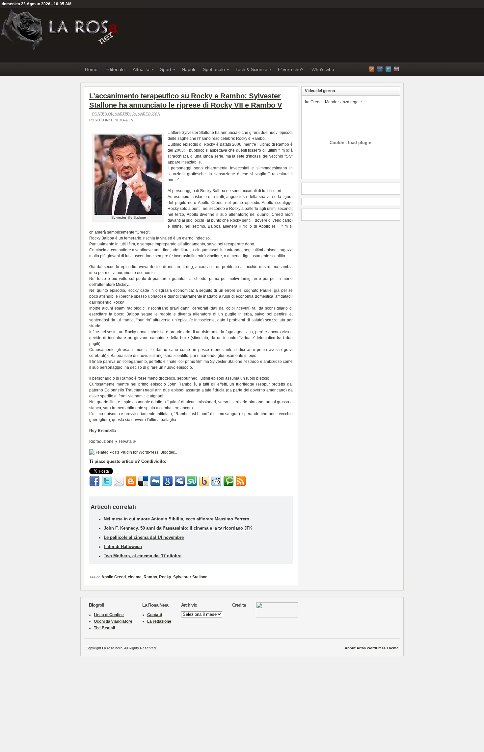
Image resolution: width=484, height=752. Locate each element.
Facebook (380, 69)
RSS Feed (371, 69)
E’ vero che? (291, 69)
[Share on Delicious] (143, 481)
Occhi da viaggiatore (113, 621)
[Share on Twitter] (106, 481)
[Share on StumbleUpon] (192, 481)
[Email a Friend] (119, 481)
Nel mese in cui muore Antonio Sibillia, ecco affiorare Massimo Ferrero (176, 518)
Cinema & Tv (122, 120)
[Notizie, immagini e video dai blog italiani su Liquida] (277, 616)
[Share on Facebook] (94, 481)
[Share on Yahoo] (204, 481)
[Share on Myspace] (180, 481)
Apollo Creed (113, 577)
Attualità (139, 70)
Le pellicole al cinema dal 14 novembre (144, 537)
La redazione (159, 621)
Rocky (165, 577)
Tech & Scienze (249, 70)
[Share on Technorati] (228, 481)
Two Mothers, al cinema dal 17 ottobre (142, 555)
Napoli (188, 69)
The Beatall (104, 628)
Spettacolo (212, 70)
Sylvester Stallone (190, 577)
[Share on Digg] (155, 481)
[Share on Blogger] (131, 481)
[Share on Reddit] (216, 481)
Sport (163, 70)
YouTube (396, 69)
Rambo (150, 577)
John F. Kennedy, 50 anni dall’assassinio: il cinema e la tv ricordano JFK (178, 528)
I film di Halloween (123, 546)
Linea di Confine (109, 615)
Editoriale (115, 69)
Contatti (154, 615)
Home (91, 69)
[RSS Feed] (240, 481)
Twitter (388, 69)
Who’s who (322, 69)
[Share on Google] (167, 481)
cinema (135, 577)
